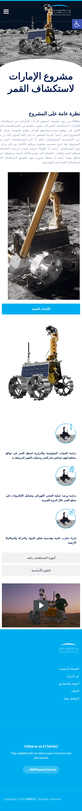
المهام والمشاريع (69, 683)
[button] (77, 24)
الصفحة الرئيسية (69, 668)
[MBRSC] (59, 10)
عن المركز (73, 676)
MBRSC (31, 799)
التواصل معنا (71, 698)
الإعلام (75, 691)
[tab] (41, 309)
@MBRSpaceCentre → (41, 769)
